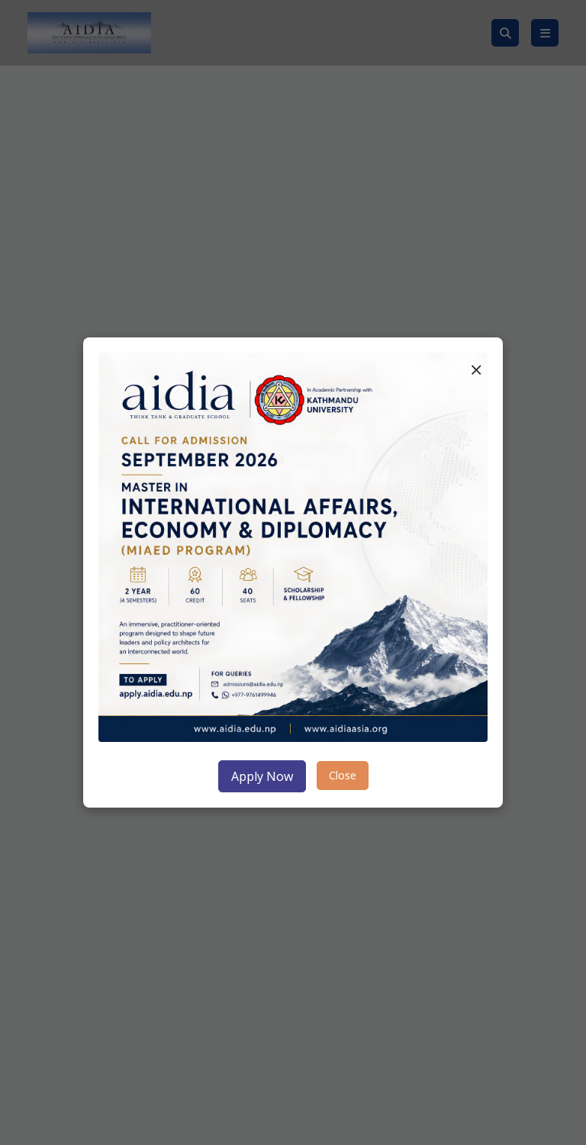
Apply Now (262, 776)
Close (342, 775)
